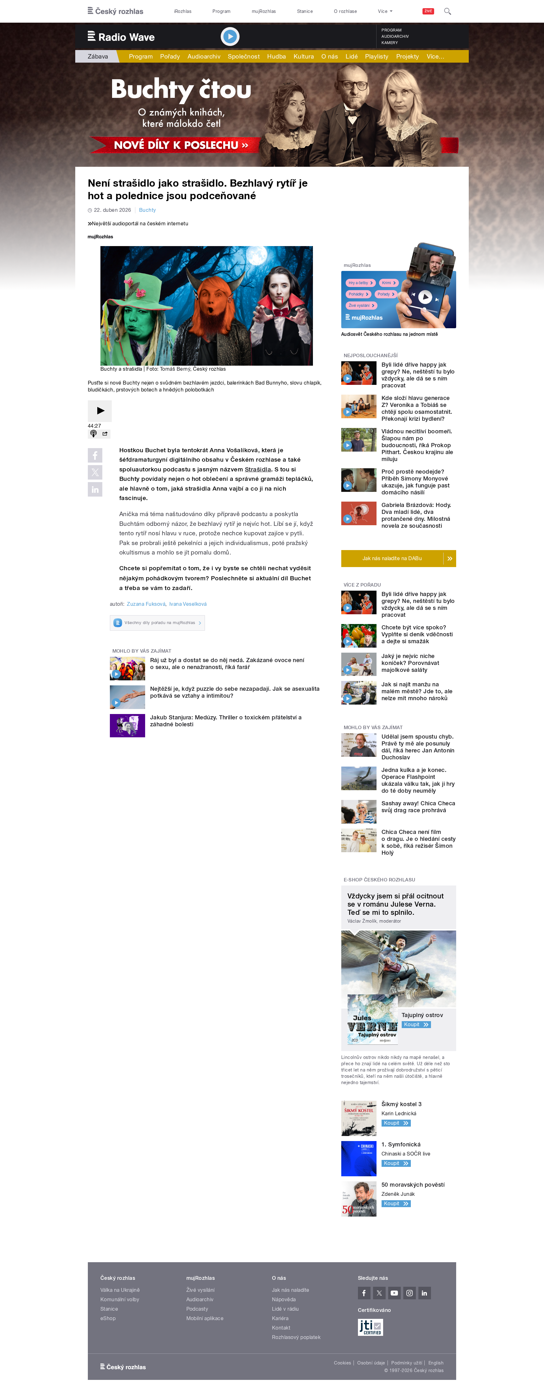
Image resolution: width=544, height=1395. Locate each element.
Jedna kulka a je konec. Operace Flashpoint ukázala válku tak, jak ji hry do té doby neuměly (418, 780)
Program (221, 11)
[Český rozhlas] (115, 11)
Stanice (305, 11)
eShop (108, 1318)
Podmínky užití (406, 1362)
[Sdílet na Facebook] (95, 455)
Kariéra (280, 1318)
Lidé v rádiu (285, 1309)
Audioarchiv (395, 36)
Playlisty (376, 56)
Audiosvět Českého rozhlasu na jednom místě (389, 334)
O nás (329, 56)
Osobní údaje (371, 1362)
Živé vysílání (359, 305)
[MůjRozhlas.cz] (100, 237)
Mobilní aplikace (205, 1318)
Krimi (386, 283)
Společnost (244, 56)
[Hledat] (447, 11)
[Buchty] (272, 115)
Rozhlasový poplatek (296, 1337)
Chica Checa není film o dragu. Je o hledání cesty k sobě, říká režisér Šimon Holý (419, 842)
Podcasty (197, 1309)
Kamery (390, 43)
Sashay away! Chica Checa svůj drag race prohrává (419, 806)
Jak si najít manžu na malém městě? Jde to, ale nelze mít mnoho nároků (417, 691)
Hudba (276, 56)
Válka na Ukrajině (120, 1290)
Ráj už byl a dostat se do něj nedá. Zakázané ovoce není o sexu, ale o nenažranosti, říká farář (227, 663)
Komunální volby (119, 1299)
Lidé (352, 56)
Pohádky (356, 294)
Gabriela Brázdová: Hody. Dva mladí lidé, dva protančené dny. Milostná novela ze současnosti (416, 515)
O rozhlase (345, 11)
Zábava (98, 56)
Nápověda (284, 1299)
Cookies (342, 1362)
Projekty (407, 56)
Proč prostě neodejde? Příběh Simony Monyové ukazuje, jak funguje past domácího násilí (416, 482)
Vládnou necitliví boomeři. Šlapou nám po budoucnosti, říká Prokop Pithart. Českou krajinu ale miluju (417, 445)
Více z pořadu (362, 585)
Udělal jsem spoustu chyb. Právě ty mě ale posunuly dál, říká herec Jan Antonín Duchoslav (418, 747)
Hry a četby (358, 283)
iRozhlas (183, 11)
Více (436, 56)
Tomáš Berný (175, 369)
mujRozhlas (264, 11)
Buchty (147, 210)
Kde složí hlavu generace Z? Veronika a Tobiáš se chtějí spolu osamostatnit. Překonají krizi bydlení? (417, 408)
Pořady (170, 56)
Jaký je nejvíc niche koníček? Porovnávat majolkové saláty (410, 663)
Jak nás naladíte (290, 1290)
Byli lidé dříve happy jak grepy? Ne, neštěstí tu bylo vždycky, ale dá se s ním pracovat (418, 375)
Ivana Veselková (188, 604)
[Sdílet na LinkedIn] (95, 489)
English (436, 1362)
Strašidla (258, 469)
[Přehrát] (100, 411)
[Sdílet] (104, 434)
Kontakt (281, 1328)
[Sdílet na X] (95, 472)
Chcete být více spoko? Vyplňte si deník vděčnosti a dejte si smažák (417, 634)
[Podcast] (93, 434)
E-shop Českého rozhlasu (380, 880)
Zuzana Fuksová (146, 604)
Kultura (304, 56)
